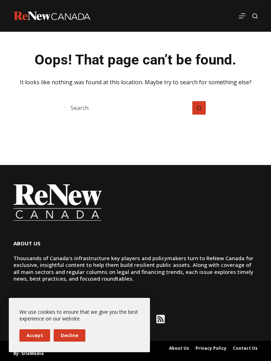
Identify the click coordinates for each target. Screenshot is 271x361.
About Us (179, 348)
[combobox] (128, 108)
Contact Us (245, 348)
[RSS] (160, 319)
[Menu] (242, 16)
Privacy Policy (211, 348)
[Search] (255, 16)
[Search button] (199, 108)
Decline (69, 335)
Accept (34, 335)
